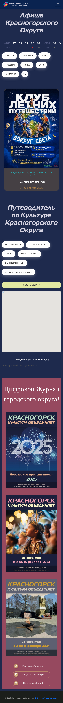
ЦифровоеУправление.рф (46, 698)
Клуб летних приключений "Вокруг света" (32, 174)
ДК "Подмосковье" (14, 262)
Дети (41, 64)
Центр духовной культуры (18, 271)
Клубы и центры (29, 253)
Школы (8, 253)
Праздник (10, 64)
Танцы (27, 64)
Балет (44, 55)
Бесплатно (10, 73)
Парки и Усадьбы (38, 244)
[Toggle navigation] (57, 4)
